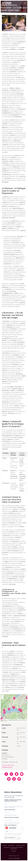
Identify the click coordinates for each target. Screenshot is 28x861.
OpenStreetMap (14, 720)
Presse (14, 851)
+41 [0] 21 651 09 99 (8, 765)
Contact (5, 845)
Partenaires (11, 845)
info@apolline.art (7, 767)
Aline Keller (17, 858)
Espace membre (20, 845)
